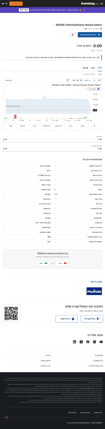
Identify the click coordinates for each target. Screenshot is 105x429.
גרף (93, 68)
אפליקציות (99, 355)
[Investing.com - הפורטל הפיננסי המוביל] (90, 3)
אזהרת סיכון (72, 413)
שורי (40, 263)
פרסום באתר (45, 360)
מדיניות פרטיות (85, 413)
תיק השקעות (98, 360)
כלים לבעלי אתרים (96, 366)
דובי (60, 263)
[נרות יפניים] (99, 80)
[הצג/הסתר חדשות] (67, 80)
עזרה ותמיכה (45, 366)
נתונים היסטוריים (89, 74)
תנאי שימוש (98, 413)
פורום (85, 68)
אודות (48, 355)
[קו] (94, 80)
